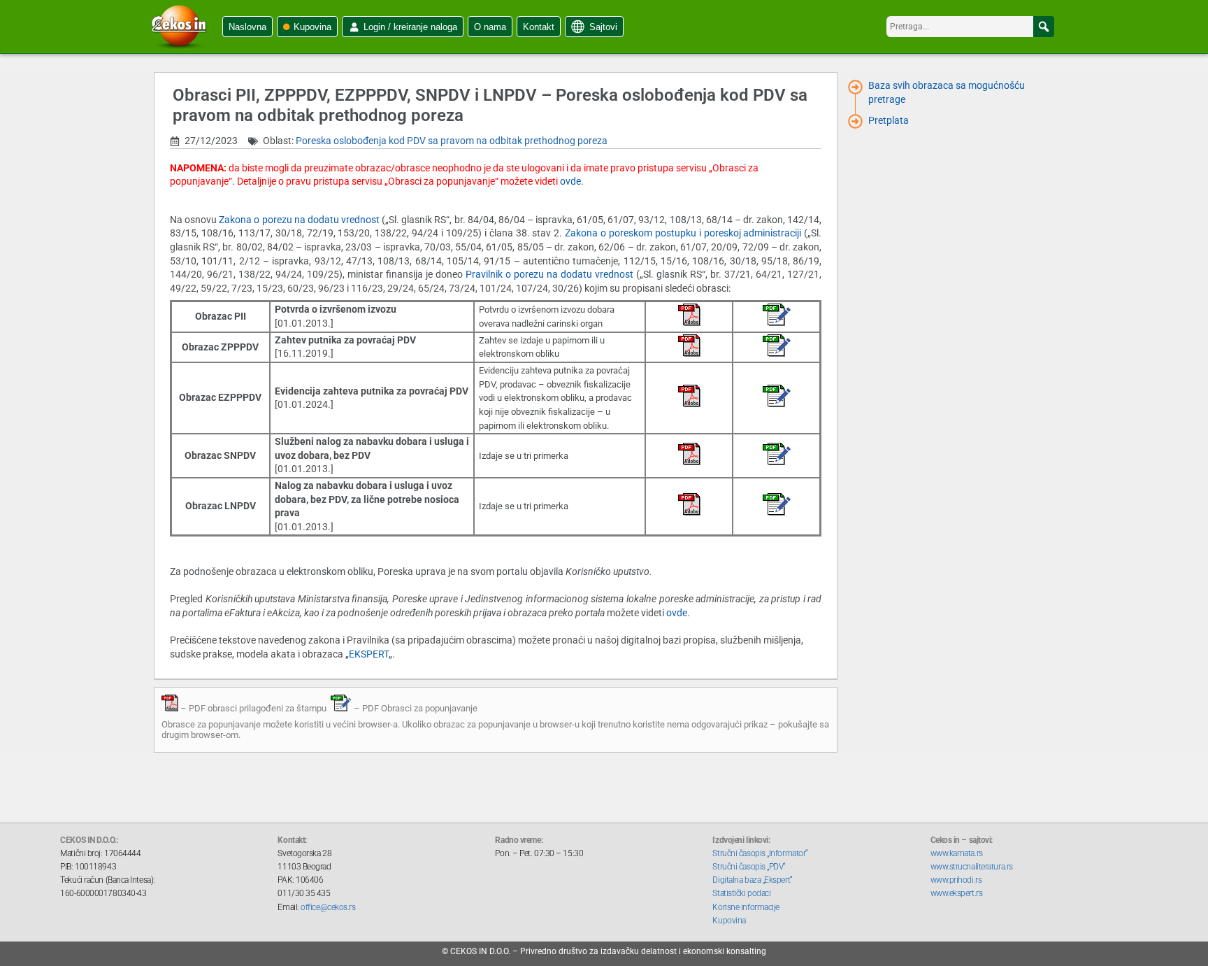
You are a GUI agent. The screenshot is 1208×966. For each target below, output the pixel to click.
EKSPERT (369, 654)
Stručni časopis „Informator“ (759, 853)
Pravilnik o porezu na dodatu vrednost (551, 274)
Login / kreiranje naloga (410, 27)
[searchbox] (970, 26)
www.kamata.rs (956, 853)
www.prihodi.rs (956, 880)
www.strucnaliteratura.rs (971, 867)
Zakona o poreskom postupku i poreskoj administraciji (683, 233)
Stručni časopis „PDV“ (749, 867)
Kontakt (538, 27)
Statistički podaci (741, 893)
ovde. (678, 612)
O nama (490, 27)
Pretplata (888, 120)
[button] (1043, 26)
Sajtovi (603, 27)
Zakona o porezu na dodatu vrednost (300, 219)
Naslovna (247, 27)
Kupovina (312, 27)
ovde (570, 181)
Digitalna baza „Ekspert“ (752, 880)
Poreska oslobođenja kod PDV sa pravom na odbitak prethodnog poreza (451, 140)
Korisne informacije (745, 907)
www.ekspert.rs (956, 893)
